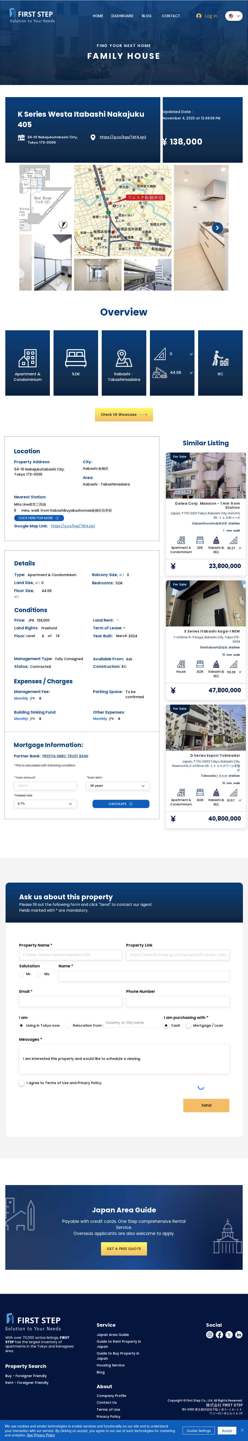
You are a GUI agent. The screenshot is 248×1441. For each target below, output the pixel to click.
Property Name (34, 945)
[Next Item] (217, 227)
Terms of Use (108, 1409)
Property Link (139, 945)
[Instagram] (209, 1334)
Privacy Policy (108, 1416)
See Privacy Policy (41, 1435)
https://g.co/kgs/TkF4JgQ (123, 137)
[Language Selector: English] (234, 16)
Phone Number (140, 992)
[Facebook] (219, 1334)
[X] (229, 1334)
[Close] (242, 1430)
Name (64, 966)
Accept (227, 1430)
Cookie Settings (199, 1430)
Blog (101, 1372)
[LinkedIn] (238, 1334)
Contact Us (107, 1402)
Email (24, 992)
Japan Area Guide (113, 1334)
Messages (29, 1039)
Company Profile (111, 1395)
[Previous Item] (30, 227)
